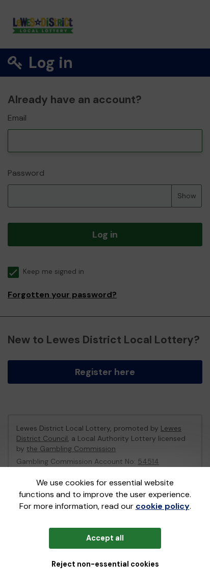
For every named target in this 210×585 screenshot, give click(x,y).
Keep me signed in (53, 271)
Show (186, 195)
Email (17, 117)
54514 (148, 461)
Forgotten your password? (62, 294)
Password (26, 173)
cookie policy (163, 506)
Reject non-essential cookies (105, 564)
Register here (105, 372)
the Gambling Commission (71, 448)
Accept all (105, 538)
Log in (105, 234)
